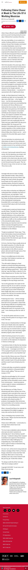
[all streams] (26, 568)
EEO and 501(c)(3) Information (10, 526)
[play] (2, 568)
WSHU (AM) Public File (8, 538)
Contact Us (5, 516)
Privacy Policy (6, 519)
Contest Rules (6, 532)
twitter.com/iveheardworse (10, 147)
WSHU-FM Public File (7, 541)
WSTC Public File (6, 547)
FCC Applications (6, 535)
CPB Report (5, 529)
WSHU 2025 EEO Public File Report (10, 522)
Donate (23, 2)
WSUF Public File (6, 544)
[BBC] (11, 556)
